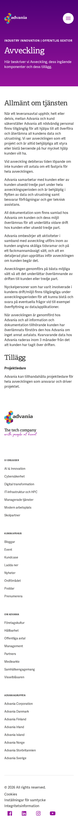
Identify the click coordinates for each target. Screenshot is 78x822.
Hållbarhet (11, 630)
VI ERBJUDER (11, 460)
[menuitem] (39, 488)
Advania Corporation (18, 704)
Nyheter (9, 573)
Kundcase (11, 557)
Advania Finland (15, 719)
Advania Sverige (15, 758)
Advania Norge (14, 743)
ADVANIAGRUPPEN (14, 695)
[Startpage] (15, 18)
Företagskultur (14, 623)
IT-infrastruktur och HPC (20, 492)
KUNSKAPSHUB (13, 533)
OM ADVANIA (11, 614)
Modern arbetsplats (17, 507)
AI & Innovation (14, 469)
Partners (10, 654)
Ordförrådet (12, 581)
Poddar (9, 588)
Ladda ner (11, 565)
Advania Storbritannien (20, 750)
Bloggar (9, 542)
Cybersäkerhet (14, 476)
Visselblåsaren (14, 677)
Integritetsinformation (21, 806)
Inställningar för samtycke (25, 800)
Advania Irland (14, 727)
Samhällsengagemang (19, 669)
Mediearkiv (12, 662)
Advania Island (14, 735)
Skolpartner (12, 515)
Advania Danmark (16, 711)
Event (8, 550)
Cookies (10, 794)
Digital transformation (19, 484)
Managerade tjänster (18, 500)
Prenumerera (13, 596)
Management (13, 646)
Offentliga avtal (14, 638)
